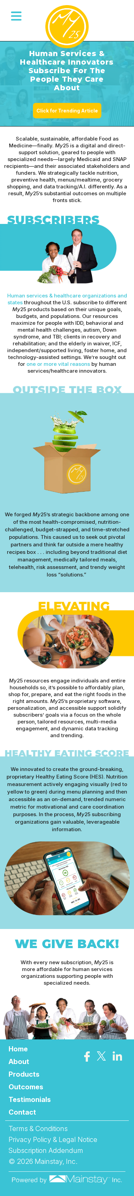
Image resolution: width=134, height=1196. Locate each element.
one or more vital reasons (58, 364)
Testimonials (30, 1099)
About (19, 1062)
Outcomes (26, 1087)
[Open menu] (16, 16)
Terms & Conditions (38, 1129)
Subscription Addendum (46, 1150)
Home (18, 1049)
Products (24, 1074)
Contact (22, 1112)
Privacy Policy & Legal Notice (53, 1139)
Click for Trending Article (67, 111)
